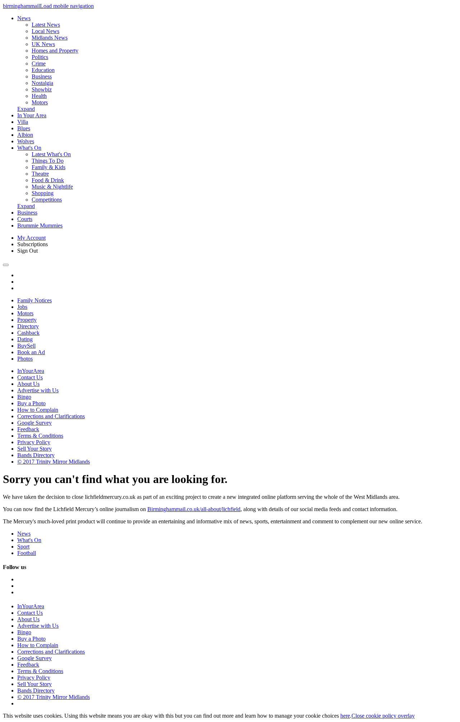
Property (27, 320)
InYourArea (30, 371)
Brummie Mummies (40, 225)
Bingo (24, 397)
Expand (26, 109)
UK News (43, 44)
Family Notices (34, 300)
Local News (45, 31)
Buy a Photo (31, 403)
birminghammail (21, 6)
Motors (40, 102)
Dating (25, 339)
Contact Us (30, 377)
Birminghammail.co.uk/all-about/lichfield (193, 509)
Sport (23, 546)
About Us (28, 384)
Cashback (28, 333)
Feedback (28, 429)
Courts (24, 219)
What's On (29, 148)
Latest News (46, 25)
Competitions (47, 200)
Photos (25, 359)
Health (39, 96)
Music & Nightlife (52, 187)
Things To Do (48, 161)
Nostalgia (42, 83)
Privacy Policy (33, 442)
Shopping (43, 193)
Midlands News (50, 38)
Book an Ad (31, 352)
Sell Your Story (34, 449)
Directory (28, 326)
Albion (25, 135)
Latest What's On (51, 154)
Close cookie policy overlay (383, 716)
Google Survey (34, 423)
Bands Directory (36, 455)
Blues (23, 128)
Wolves (25, 141)
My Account (31, 238)
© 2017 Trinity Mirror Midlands (53, 462)
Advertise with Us (38, 390)
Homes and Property (55, 51)
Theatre (40, 174)
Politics (40, 57)
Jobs (22, 307)
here (345, 716)
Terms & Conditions (40, 436)
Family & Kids (48, 167)
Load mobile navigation (67, 6)
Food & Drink (48, 180)
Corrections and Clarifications (51, 416)
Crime (39, 63)
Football (26, 553)
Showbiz (42, 89)
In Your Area (31, 115)
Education (43, 70)
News (24, 18)
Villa (22, 122)
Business (42, 76)
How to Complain (37, 410)
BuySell (26, 346)
